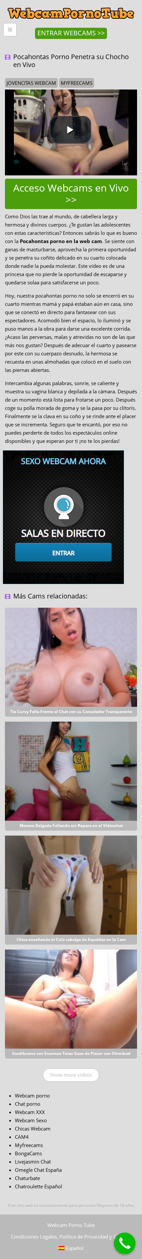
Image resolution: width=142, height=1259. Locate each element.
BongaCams (28, 1153)
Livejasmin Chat (33, 1161)
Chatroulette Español (38, 1186)
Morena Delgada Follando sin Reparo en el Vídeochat (71, 825)
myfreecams (76, 83)
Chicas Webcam (33, 1128)
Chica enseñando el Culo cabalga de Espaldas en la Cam (71, 939)
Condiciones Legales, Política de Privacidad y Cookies (71, 1236)
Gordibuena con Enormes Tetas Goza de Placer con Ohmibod (71, 1053)
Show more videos (71, 1074)
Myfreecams (29, 1145)
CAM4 (22, 1136)
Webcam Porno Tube (71, 1225)
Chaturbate (27, 1178)
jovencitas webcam (31, 83)
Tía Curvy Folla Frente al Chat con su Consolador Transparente (71, 711)
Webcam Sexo (31, 1120)
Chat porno (27, 1103)
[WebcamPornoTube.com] (71, 5)
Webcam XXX (30, 1112)
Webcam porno (32, 1095)
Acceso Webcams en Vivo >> (71, 193)
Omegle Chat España (38, 1170)
